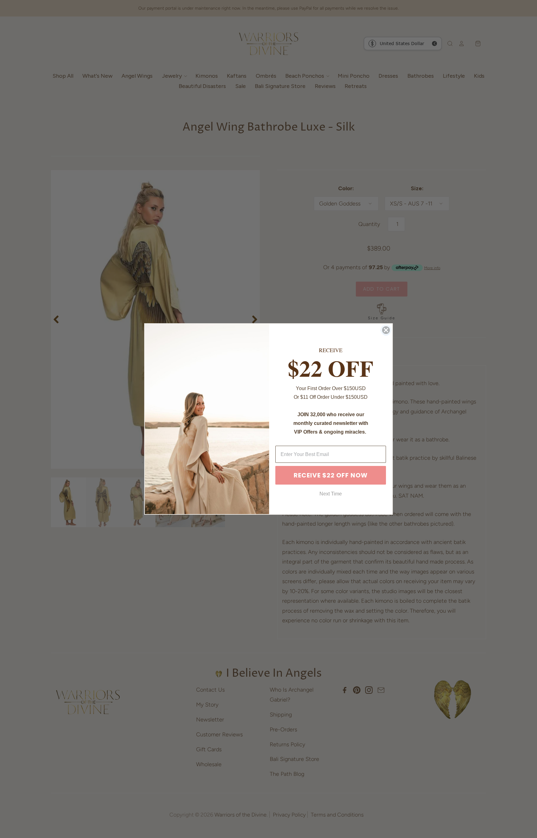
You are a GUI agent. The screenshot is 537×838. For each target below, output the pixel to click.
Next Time (330, 493)
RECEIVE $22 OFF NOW (331, 475)
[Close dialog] (386, 330)
